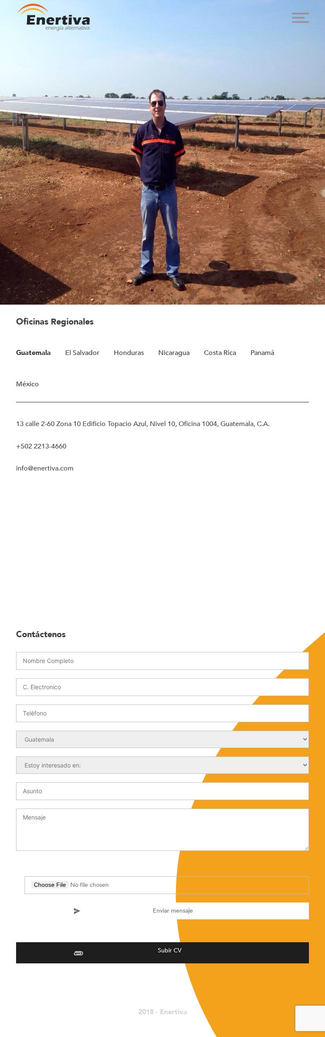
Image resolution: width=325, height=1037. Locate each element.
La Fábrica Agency (156, 1021)
